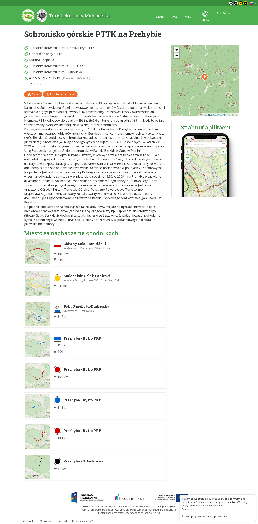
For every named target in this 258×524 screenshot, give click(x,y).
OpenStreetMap (219, 114)
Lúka (59, 54)
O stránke (29, 521)
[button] (205, 77)
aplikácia (223, 13)
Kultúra (34, 60)
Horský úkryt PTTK (80, 48)
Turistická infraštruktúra (47, 48)
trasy (175, 16)
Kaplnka (48, 60)
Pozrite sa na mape (61, 94)
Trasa (34, 94)
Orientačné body (41, 54)
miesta (189, 16)
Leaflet (205, 114)
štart (160, 16)
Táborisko (74, 72)
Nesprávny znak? (82, 521)
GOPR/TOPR (76, 66)
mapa (205, 20)
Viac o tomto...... (191, 509)
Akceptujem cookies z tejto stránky (206, 516)
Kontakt (62, 521)
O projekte (46, 521)
